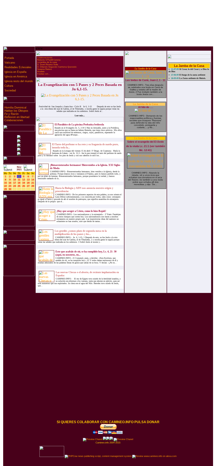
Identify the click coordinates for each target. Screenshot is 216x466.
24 (14, 186)
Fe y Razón (11, 113)
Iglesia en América (15, 76)
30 (10, 189)
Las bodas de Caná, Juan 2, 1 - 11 (145, 80)
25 (19, 186)
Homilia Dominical (15, 107)
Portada (9, 58)
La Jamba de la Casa (145, 68)
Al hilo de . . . (145, 107)
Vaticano (9, 62)
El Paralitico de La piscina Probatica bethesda (79, 124)
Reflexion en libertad (16, 117)
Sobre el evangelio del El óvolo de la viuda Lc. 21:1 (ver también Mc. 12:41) (145, 146)
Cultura (8, 85)
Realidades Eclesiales (17, 67)
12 (23, 179)
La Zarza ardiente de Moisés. (192, 78)
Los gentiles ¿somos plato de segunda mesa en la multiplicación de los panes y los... (81, 232)
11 (19, 179)
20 (28, 183)
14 (32, 179)
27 (28, 186)
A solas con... (43, 74)
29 (5, 189)
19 (23, 183)
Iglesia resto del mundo (18, 81)
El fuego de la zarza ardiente (192, 75)
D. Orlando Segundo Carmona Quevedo (57, 67)
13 (28, 179)
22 (5, 186)
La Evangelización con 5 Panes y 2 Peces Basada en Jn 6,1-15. (80, 87)
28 (32, 186)
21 (32, 183)
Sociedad (10, 90)
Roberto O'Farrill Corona (49, 60)
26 (23, 186)
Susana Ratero (44, 69)
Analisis (41, 71)
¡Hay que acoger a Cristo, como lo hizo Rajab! (81, 211)
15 (5, 183)
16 (10, 183)
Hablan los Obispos (16, 110)
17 (14, 183)
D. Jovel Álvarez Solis (47, 64)
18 (19, 183)
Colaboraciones (13, 120)
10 (14, 179)
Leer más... (80, 115)
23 (10, 186)
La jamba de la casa (47, 62)
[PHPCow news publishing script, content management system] (98, 456)
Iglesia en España (15, 71)
